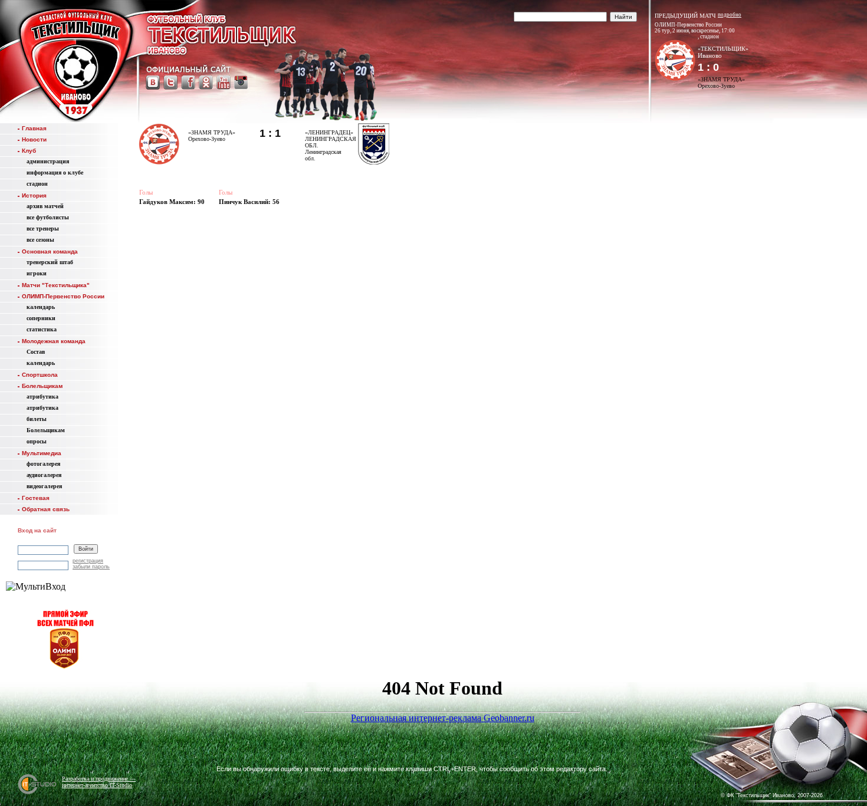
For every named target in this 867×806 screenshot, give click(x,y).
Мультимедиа (41, 453)
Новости (34, 139)
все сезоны (40, 239)
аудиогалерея (44, 475)
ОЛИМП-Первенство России (63, 296)
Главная (34, 128)
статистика (42, 329)
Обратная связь (46, 509)
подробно (729, 15)
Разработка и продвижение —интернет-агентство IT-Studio (99, 781)
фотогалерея (43, 463)
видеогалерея (44, 486)
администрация (48, 161)
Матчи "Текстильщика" (56, 285)
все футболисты (48, 217)
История (34, 195)
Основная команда (50, 251)
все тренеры (43, 228)
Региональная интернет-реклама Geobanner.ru (442, 718)
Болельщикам (42, 386)
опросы (37, 441)
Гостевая (36, 498)
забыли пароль (91, 567)
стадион (37, 183)
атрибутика (42, 396)
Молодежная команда (54, 341)
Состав (36, 351)
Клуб (29, 150)
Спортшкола (40, 374)
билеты (37, 419)
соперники (41, 318)
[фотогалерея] (735, 758)
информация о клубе (55, 172)
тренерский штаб (50, 262)
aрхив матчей (45, 206)
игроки (37, 273)
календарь (41, 307)
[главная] (75, 63)
